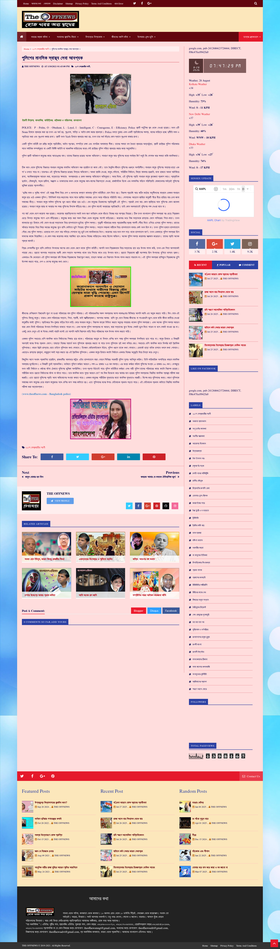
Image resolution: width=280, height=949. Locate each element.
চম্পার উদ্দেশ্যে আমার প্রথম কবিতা (40, 595)
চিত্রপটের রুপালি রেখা (201, 488)
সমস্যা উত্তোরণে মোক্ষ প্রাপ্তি (48, 834)
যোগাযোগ (47, 3)
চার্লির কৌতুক (198, 480)
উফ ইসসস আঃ (199, 458)
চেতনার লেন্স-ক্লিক (200, 495)
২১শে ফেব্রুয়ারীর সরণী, (82, 66)
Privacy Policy (82, 3)
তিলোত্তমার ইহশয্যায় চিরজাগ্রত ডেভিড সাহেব (225, 345)
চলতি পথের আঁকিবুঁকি (200, 473)
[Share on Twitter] (77, 457)
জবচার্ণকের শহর (199, 503)
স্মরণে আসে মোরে (200, 689)
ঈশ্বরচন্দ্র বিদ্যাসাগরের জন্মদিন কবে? (51, 802)
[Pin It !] (154, 457)
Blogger (138, 610)
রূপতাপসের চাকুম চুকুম (201, 637)
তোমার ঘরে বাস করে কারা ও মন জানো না (210, 867)
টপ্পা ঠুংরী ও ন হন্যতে (201, 510)
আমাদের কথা (36, 3)
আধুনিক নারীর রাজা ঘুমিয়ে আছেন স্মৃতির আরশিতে (56, 867)
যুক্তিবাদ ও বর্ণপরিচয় (200, 629)
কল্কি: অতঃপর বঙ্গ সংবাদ (144, 559)
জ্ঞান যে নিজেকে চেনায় (44, 851)
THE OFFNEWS (30, 945)
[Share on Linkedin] (128, 457)
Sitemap (69, 3)
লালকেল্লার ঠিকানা (200, 659)
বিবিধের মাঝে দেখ (199, 592)
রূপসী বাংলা (197, 644)
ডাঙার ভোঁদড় (198, 802)
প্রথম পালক (197, 570)
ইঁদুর (194, 834)
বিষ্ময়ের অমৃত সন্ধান (201, 599)
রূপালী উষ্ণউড (198, 651)
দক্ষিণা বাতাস (198, 540)
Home (26, 3)
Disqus (154, 610)
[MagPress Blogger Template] (50, 19)
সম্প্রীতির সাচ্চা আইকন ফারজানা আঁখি (149, 595)
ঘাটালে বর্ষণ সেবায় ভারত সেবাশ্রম (219, 327)
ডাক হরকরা (197, 532)
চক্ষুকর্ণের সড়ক (198, 465)
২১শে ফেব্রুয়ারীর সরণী (40, 48)
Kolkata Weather (198, 84)
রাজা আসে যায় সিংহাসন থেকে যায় (219, 291)
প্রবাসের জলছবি (199, 577)
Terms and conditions (101, 3)
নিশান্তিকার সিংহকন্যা (201, 562)
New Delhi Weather (199, 114)
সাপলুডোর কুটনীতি (200, 674)
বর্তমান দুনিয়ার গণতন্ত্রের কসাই (48, 818)
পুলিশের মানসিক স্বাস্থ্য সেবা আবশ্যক (52, 57)
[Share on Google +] (103, 457)
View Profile (62, 500)
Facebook (171, 610)
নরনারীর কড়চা (198, 547)
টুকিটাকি (195, 518)
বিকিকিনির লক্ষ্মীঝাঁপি (200, 584)
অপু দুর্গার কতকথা (199, 428)
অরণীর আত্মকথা (199, 436)
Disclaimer (58, 3)
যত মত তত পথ (198, 622)
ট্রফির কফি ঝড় (198, 525)
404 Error (118, 3)
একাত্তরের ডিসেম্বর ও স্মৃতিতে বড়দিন (95, 559)
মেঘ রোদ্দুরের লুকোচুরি (201, 614)
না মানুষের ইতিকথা (200, 555)
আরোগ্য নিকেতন (199, 443)
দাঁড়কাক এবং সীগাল (200, 851)
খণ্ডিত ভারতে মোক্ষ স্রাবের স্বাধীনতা (221, 274)
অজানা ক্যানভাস (199, 421)
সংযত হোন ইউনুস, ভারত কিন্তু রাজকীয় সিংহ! (45, 559)
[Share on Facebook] (52, 457)
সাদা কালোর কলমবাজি (201, 666)
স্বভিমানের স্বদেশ (200, 681)
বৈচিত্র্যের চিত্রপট (199, 607)
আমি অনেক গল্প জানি (88, 595)
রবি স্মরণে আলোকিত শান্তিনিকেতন (220, 309)
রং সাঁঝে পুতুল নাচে (200, 818)
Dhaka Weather (197, 144)
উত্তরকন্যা (197, 451)
